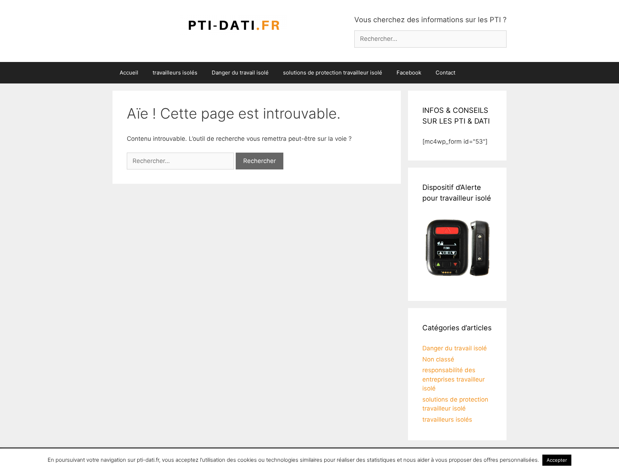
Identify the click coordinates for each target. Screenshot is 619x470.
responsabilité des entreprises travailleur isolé (453, 379)
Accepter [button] (557, 460)
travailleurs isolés (175, 72)
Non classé (438, 359)
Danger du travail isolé (240, 72)
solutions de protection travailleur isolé (332, 72)
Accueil (129, 72)
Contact (445, 72)
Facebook (409, 72)
